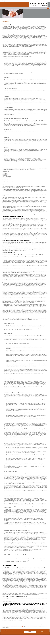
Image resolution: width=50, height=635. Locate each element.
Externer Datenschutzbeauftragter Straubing (15, 626)
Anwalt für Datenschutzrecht (39, 626)
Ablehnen (42, 631)
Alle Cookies (30, 631)
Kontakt (3, 1)
